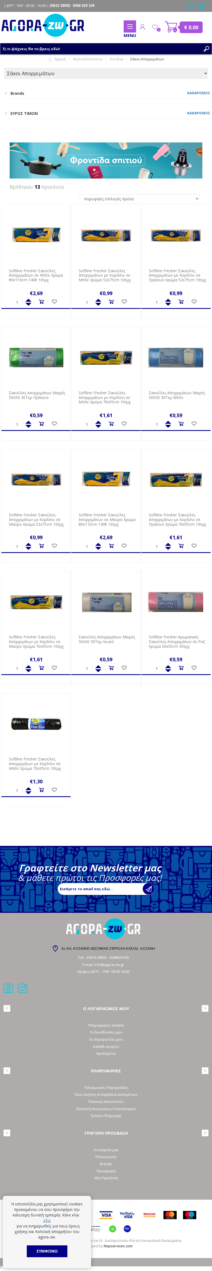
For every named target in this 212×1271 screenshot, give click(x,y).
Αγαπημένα (106, 1053)
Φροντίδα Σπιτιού (88, 58)
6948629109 (119, 957)
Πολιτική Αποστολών (106, 1101)
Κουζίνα (116, 58)
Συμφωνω (47, 1251)
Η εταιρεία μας (106, 1149)
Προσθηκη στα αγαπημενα (54, 302)
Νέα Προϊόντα (106, 1177)
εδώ (47, 1220)
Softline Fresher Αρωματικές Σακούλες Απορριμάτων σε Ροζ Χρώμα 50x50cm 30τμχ (177, 642)
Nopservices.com (118, 1245)
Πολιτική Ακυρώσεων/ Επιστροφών (106, 1108)
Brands (106, 1163)
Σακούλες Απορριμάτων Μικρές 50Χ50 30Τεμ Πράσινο (37, 395)
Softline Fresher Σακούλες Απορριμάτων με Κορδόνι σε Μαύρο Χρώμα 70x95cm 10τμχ (36, 642)
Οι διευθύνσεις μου (106, 1032)
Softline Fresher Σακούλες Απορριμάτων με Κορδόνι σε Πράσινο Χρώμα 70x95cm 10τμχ (177, 520)
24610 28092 (96, 957)
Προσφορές (106, 1171)
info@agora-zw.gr (109, 964)
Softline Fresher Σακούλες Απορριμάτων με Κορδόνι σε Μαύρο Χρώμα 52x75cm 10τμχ (36, 520)
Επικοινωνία (106, 1156)
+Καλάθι (41, 302)
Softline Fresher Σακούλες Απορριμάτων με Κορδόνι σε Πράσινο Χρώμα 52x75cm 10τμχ (177, 275)
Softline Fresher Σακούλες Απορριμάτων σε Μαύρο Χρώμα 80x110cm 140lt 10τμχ (107, 520)
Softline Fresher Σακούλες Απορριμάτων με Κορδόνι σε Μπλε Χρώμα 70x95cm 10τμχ (105, 397)
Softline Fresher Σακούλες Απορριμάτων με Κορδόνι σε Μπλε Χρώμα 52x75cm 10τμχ (105, 275)
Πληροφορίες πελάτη (106, 1025)
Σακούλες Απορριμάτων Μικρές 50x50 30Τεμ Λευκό (107, 639)
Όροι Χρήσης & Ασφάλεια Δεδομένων (106, 1094)
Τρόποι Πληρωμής (106, 1115)
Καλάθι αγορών (171, 27)
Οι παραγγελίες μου (106, 1039)
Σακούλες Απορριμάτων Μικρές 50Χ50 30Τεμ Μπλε (177, 395)
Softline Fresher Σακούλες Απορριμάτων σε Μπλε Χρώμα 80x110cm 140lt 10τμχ (36, 275)
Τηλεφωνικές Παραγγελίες (106, 1087)
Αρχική (60, 58)
